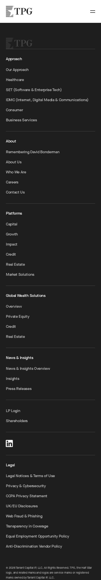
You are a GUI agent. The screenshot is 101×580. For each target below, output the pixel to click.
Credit (11, 254)
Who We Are (16, 172)
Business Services (21, 120)
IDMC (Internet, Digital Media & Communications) (47, 99)
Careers (12, 182)
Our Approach (17, 69)
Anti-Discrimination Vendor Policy (34, 546)
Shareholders (17, 420)
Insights (12, 378)
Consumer (14, 109)
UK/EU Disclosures (22, 506)
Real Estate (15, 264)
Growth (12, 234)
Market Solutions (20, 274)
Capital (11, 224)
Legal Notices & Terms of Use (30, 475)
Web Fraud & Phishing (24, 516)
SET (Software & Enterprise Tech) (34, 89)
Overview (14, 306)
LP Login (13, 410)
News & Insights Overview (28, 368)
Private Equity (17, 316)
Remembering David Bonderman (32, 151)
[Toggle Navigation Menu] (92, 11)
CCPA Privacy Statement (26, 495)
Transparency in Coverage (27, 526)
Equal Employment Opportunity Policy (37, 536)
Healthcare (15, 79)
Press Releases (19, 388)
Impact (11, 244)
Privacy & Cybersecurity (26, 485)
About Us (13, 162)
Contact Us (15, 192)
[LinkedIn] (9, 442)
